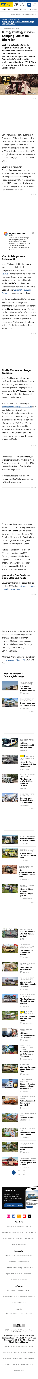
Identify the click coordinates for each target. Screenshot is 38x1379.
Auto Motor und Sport (20, 1346)
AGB (13, 1255)
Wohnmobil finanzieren (19, 1244)
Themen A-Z (19, 1238)
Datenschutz (12, 1261)
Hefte (17, 1)
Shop (27, 1226)
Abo (13, 1)
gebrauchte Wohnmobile (15, 660)
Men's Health (17, 1358)
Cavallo (15, 1352)
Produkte (23, 1)
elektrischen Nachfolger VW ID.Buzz (17, 406)
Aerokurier (7, 1346)
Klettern (30, 1352)
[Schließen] (33, 233)
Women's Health (19, 1371)
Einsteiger (15, 9)
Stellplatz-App (6, 1232)
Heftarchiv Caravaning (10, 1297)
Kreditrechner (29, 1238)
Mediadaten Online (12, 1314)
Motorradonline (29, 1358)
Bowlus (5, 273)
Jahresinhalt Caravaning (19, 1303)
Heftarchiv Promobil (23, 1291)
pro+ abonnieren (18, 1232)
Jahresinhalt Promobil (26, 1297)
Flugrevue (23, 1352)
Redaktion (27, 1274)
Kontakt (7, 1255)
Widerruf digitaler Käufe (19, 1280)
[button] (19, 84)
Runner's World (26, 1365)
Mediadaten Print (26, 1314)
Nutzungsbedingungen (24, 1255)
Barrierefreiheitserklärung (14, 1268)
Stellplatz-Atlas (7, 1238)
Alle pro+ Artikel (6, 9)
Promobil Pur (30, 1232)
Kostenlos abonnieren (14, 1205)
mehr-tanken (7, 1358)
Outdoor (8, 1365)
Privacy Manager (23, 1261)
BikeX (31, 1346)
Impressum (27, 1268)
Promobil (16, 1365)
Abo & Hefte (11, 1291)
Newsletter (20, 1226)
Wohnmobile (23, 9)
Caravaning (10, 1226)
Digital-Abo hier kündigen (14, 1274)
